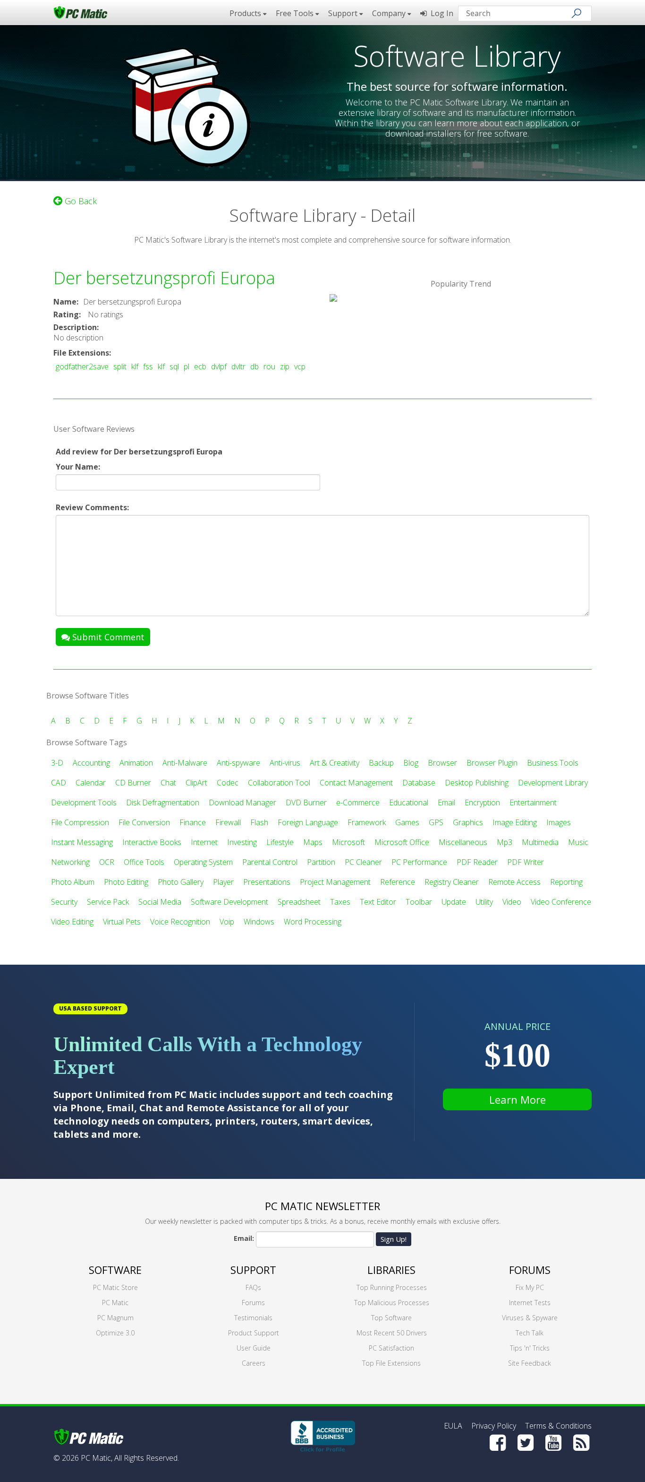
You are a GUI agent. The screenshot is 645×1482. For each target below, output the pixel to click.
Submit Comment (107, 637)
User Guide (254, 1347)
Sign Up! (394, 1239)
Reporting (566, 882)
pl (186, 366)
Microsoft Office (401, 842)
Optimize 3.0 (115, 1332)
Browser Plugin (492, 763)
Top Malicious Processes (391, 1302)
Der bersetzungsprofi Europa (164, 277)
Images (558, 822)
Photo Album (72, 882)
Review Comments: (92, 507)
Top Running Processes (391, 1287)
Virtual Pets (122, 921)
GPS (436, 822)
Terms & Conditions (558, 1426)
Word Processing (312, 921)
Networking (70, 862)
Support (253, 1270)
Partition (321, 862)
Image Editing (514, 822)
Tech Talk (529, 1332)
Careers (253, 1363)
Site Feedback (529, 1363)
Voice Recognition (180, 921)
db (254, 366)
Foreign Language (308, 822)
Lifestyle (280, 842)
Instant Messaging (82, 842)
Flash (259, 822)
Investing (242, 842)
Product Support (253, 1332)
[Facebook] (498, 1442)
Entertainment (533, 802)
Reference (397, 882)
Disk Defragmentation (162, 802)
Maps (312, 842)
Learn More (517, 1099)
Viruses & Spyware (530, 1317)
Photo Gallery (181, 882)
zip (284, 366)
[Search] (576, 13)
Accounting (91, 763)
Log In (440, 13)
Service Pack (108, 902)
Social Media (159, 902)
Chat (168, 782)
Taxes (340, 902)
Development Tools (84, 802)
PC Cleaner (363, 862)
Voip (227, 921)
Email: (244, 1238)
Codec (227, 782)
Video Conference (561, 902)
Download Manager (242, 802)
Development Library (553, 782)
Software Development (229, 902)
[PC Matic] (80, 12)
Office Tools (144, 862)
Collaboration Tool (279, 782)
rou (269, 366)
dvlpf (219, 366)
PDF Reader (477, 862)
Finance (192, 822)
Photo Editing (126, 882)
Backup (381, 763)
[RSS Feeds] (581, 1442)
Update (453, 902)
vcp (300, 366)
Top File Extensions (391, 1363)
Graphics (468, 822)
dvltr (238, 366)
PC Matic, (96, 1458)
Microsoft (348, 842)
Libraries (391, 1270)
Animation (136, 763)
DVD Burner (306, 802)
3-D (57, 763)
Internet (204, 842)
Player (223, 882)
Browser (442, 763)
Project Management (335, 882)
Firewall (228, 822)
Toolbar (419, 902)
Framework (367, 822)
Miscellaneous (463, 842)
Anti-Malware (184, 763)
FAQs (253, 1287)
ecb (200, 366)
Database (418, 782)
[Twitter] (526, 1442)
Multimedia (540, 842)
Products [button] (246, 13)
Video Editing (72, 921)
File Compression (80, 822)
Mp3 (504, 842)
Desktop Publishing (477, 782)
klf (134, 366)
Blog (410, 763)
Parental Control (269, 862)
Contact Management (356, 782)
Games (407, 822)
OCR (106, 862)
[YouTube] (553, 1442)
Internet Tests (530, 1302)
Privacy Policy (493, 1426)
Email (446, 802)
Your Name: (78, 467)
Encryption (482, 802)
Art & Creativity (334, 763)
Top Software (391, 1317)
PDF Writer (525, 862)
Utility (484, 902)
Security (64, 902)
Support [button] (343, 13)
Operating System (203, 862)
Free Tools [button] (295, 13)
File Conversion (144, 822)
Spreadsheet (299, 902)
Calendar (91, 782)
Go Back (79, 201)
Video (511, 902)
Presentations (266, 882)
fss (148, 366)
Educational (408, 802)
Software (115, 1270)
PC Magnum (115, 1317)
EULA (453, 1426)
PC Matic (115, 1302)
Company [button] (389, 13)
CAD (58, 782)
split (120, 366)
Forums (253, 1302)
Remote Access (514, 882)
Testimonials (253, 1317)
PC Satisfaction (391, 1347)
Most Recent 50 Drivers (391, 1332)
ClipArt (196, 782)
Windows (259, 921)
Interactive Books (151, 842)
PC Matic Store (115, 1287)
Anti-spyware (238, 763)
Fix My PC (530, 1287)
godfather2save (82, 366)
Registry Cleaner (451, 882)
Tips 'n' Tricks (530, 1347)
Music (578, 842)
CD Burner (133, 782)
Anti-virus (285, 763)
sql (174, 366)
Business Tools (552, 763)
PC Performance (419, 862)
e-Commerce (358, 802)
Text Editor (378, 902)
